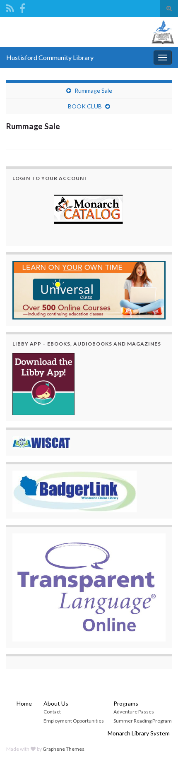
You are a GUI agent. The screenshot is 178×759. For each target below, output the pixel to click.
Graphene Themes (63, 749)
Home (24, 703)
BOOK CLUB (85, 106)
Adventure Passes (133, 712)
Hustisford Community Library (50, 57)
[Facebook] (22, 7)
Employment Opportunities (73, 721)
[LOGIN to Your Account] (89, 210)
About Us (55, 703)
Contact (52, 712)
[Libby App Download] (43, 383)
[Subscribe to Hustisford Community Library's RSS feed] (10, 7)
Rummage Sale (93, 90)
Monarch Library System (139, 733)
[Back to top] (159, 740)
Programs (125, 703)
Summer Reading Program (142, 721)
